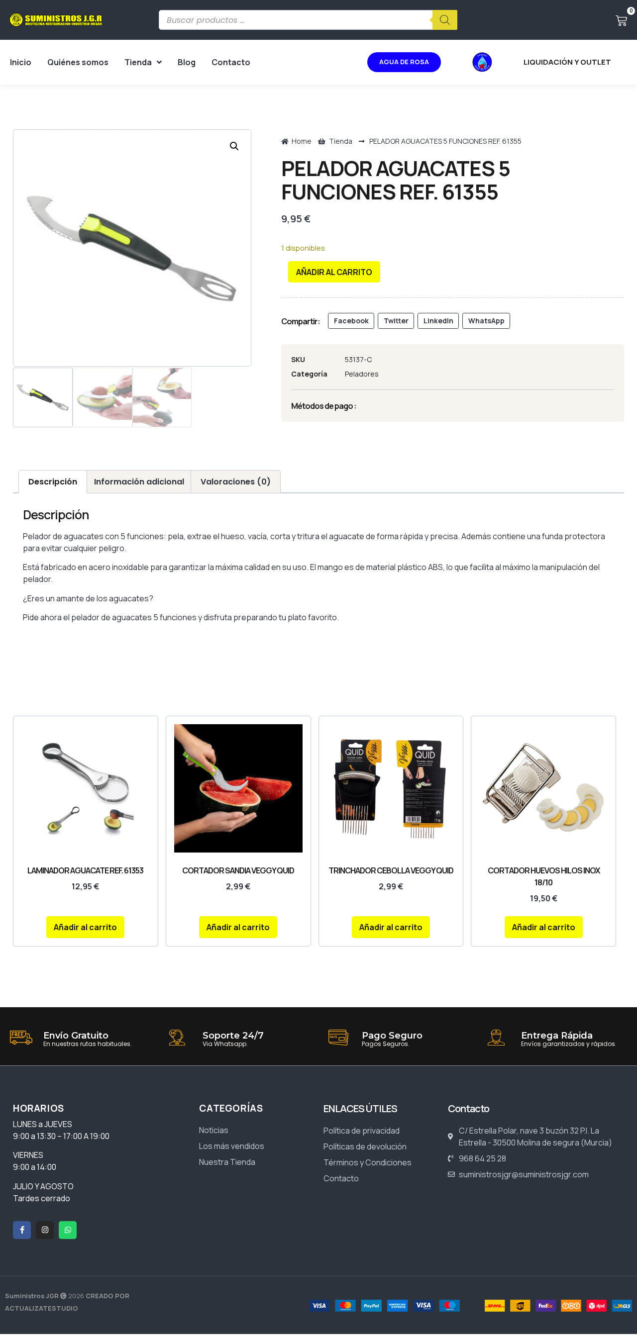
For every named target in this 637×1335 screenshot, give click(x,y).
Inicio (20, 62)
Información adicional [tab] (139, 481)
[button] (234, 146)
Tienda (138, 62)
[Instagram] (45, 1230)
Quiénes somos (77, 62)
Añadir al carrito (334, 272)
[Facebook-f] (22, 1230)
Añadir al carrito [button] (85, 927)
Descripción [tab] (52, 481)
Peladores (362, 374)
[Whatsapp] (68, 1230)
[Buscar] (444, 20)
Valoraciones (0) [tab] (236, 481)
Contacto (231, 62)
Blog (187, 62)
